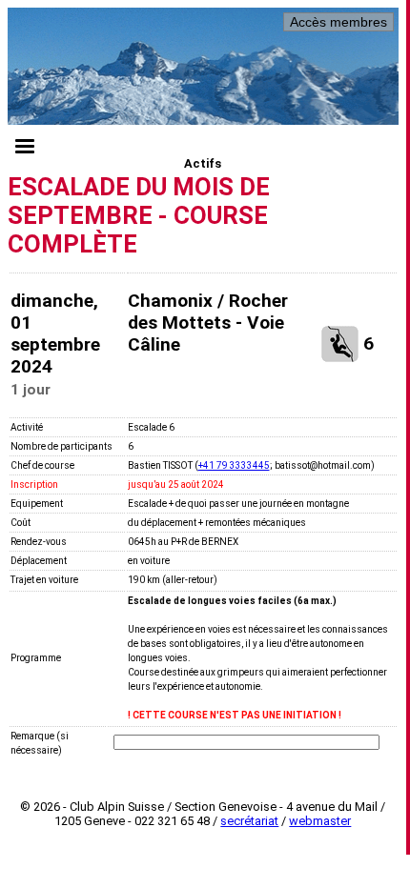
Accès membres (338, 22)
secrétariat (249, 821)
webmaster (320, 821)
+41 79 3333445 (234, 465)
